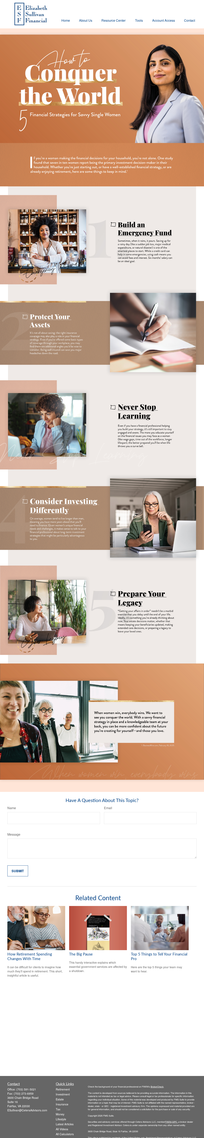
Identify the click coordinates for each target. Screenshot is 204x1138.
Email (108, 808)
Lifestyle (61, 1119)
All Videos (62, 1129)
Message (13, 834)
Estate (60, 1099)
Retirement (63, 1089)
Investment (63, 1094)
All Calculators (65, 1134)
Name (11, 808)
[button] (66, 20)
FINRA (168, 1121)
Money (60, 1114)
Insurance (62, 1104)
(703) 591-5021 (26, 1089)
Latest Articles (65, 1124)
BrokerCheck (157, 1086)
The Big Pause (81, 954)
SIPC (175, 1121)
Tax (58, 1109)
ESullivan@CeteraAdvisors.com (27, 1110)
